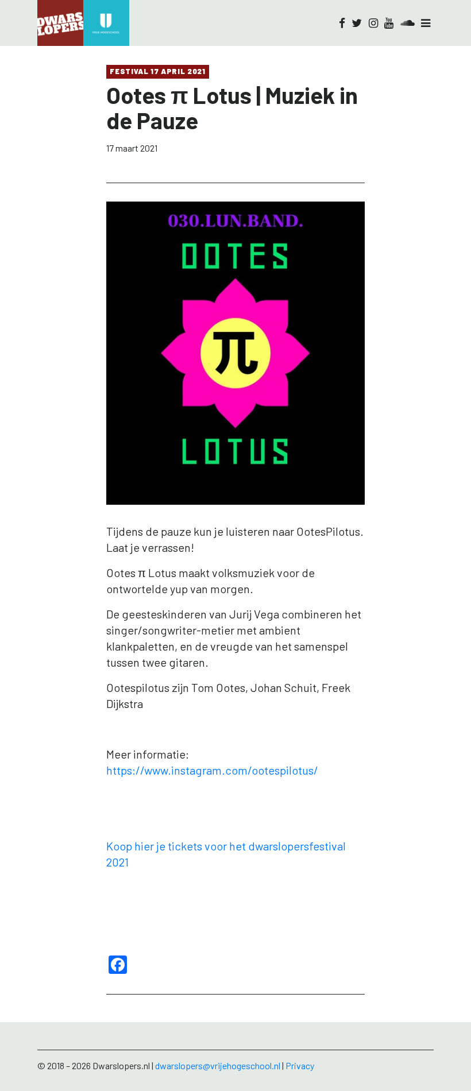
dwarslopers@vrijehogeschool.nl (217, 1065)
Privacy (299, 1065)
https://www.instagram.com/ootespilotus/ (212, 770)
